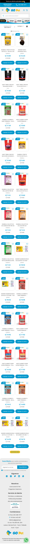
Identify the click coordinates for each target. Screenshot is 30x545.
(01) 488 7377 (22, 5)
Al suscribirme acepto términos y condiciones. (14, 470)
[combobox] (15, 15)
